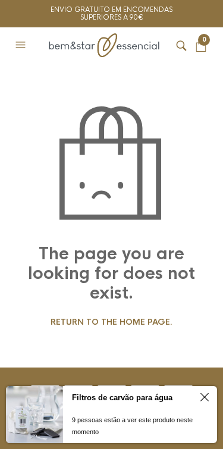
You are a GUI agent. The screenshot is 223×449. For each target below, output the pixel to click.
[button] (22, 45)
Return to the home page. (111, 322)
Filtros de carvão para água (122, 397)
